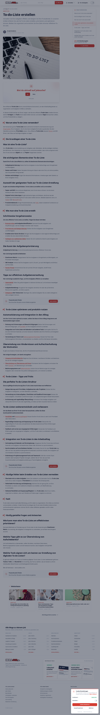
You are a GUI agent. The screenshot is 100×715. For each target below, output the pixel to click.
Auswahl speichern (78, 708)
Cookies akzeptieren (85, 704)
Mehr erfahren (93, 694)
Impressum (80, 711)
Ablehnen (91, 708)
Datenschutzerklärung (87, 711)
